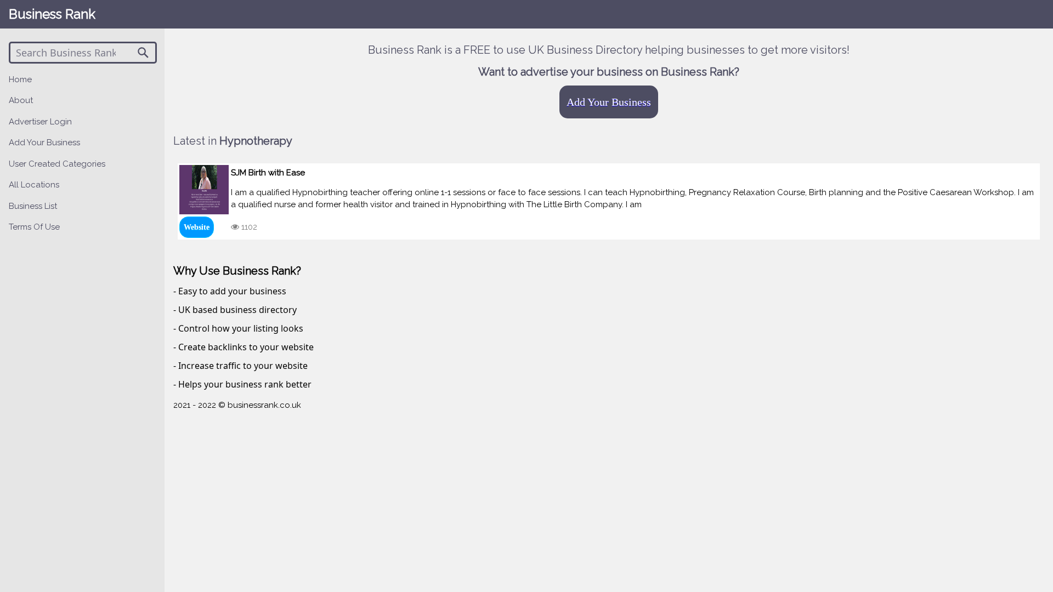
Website (197, 227)
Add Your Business (609, 102)
